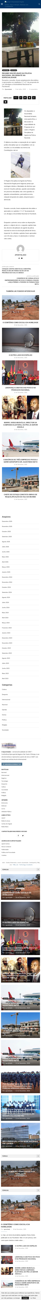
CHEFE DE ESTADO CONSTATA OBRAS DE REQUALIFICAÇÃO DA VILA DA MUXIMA (19, 1031)
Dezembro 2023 (7, 638)
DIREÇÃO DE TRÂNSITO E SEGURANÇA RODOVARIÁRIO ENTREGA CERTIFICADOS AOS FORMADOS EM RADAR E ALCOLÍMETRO (19, 1113)
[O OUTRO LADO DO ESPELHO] (20, 340)
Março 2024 (6, 623)
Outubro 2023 (6, 648)
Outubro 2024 (6, 587)
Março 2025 (6, 567)
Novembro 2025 (7, 526)
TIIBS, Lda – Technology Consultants (22, 865)
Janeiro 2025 (6, 572)
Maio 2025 (5, 557)
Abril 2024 (5, 617)
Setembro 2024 (7, 592)
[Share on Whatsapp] (34, 97)
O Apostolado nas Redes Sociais (14, 831)
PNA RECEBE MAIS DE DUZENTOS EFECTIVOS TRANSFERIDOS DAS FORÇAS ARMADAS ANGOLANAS (17, 1086)
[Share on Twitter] (25, 97)
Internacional (6, 699)
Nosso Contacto (6, 846)
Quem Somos (6, 843)
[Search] (39, 4)
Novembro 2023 (7, 643)
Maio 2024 (5, 612)
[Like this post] (16, 97)
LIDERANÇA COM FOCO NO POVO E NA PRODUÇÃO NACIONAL (19, 949)
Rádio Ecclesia (5, 821)
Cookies (4, 855)
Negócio (3, 778)
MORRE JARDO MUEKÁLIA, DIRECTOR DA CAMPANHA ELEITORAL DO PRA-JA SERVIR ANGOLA (20, 425)
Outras (4, 715)
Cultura (4, 689)
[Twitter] (23, 835)
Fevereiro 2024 (7, 628)
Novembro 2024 (7, 582)
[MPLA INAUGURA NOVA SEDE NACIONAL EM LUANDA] (20, 1135)
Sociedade (5, 730)
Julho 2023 (5, 663)
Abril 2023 (5, 678)
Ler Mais (33, 1298)
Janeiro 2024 (6, 633)
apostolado (8, 89)
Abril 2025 (5, 562)
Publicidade (5, 849)
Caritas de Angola (6, 823)
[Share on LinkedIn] (29, 97)
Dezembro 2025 (7, 521)
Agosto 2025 (6, 541)
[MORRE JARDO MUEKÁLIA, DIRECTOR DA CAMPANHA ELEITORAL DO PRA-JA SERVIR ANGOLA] (20, 407)
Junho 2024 (5, 607)
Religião (4, 725)
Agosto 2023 (6, 658)
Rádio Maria (4, 826)
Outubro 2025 (6, 531)
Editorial (3, 805)
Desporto (5, 694)
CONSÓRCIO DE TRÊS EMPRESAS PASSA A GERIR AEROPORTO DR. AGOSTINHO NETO (17, 1003)
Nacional (4, 704)
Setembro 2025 (7, 536)
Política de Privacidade (8, 852)
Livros (3, 808)
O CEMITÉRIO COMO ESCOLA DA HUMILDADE (20, 322)
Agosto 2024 (6, 597)
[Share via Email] (5, 101)
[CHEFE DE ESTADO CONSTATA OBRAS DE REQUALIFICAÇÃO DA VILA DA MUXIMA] (20, 479)
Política (4, 720)
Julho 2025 (5, 546)
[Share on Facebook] (20, 97)
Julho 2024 (5, 602)
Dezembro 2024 (7, 577)
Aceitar (25, 1298)
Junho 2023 (5, 668)
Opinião (4, 709)
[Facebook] (18, 835)
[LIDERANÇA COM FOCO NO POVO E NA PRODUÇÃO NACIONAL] (20, 372)
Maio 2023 (5, 673)
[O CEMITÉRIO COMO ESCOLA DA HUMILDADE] (20, 307)
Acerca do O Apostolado (11, 841)
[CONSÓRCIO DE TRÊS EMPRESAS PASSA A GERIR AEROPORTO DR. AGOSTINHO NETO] (20, 444)
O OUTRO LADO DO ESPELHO (20, 355)
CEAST (3, 818)
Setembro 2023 (7, 653)
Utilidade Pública (6, 811)
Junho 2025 (5, 552)
